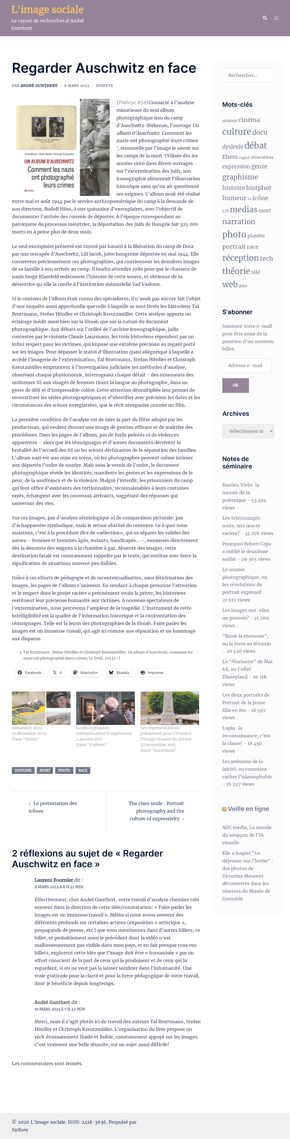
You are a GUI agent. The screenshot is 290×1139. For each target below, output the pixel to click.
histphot (259, 188)
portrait (234, 247)
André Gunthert (39, 86)
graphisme (240, 177)
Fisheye (104, 86)
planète (256, 236)
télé (255, 272)
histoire (23, 770)
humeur (234, 198)
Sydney (20, 1129)
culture (236, 132)
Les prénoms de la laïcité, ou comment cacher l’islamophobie (247, 769)
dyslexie (232, 147)
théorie (236, 271)
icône (260, 198)
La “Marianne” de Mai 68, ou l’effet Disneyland (247, 669)
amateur (229, 120)
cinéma (249, 120)
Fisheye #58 (132, 102)
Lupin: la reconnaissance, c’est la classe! (246, 735)
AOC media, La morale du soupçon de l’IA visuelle (247, 835)
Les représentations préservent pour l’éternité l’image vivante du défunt (165, 733)
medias (243, 209)
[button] (265, 18)
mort (45, 770)
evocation (262, 157)
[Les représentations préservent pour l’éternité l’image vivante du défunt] (169, 708)
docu (259, 132)
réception (240, 258)
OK (235, 385)
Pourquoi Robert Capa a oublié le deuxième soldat (246, 551)
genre (259, 166)
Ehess (230, 156)
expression (236, 166)
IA (249, 199)
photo (64, 770)
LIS (225, 210)
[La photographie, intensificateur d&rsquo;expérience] (105, 708)
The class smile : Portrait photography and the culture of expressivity (156, 810)
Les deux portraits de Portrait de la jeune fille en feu (246, 702)
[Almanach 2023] (41, 708)
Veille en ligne (248, 808)
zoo (243, 285)
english (244, 158)
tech (266, 258)
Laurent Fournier (54, 880)
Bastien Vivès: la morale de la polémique (240, 492)
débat (255, 145)
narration (238, 221)
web (230, 285)
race (83, 770)
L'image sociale (47, 10)
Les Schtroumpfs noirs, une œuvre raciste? (241, 525)
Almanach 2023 (27, 727)
